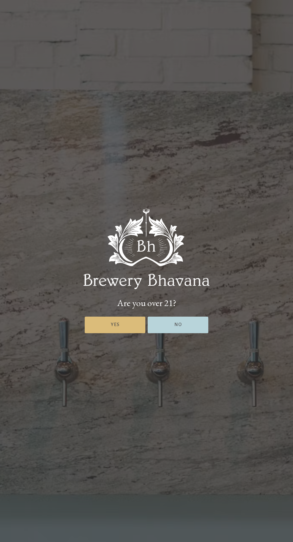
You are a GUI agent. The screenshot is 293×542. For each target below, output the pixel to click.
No (178, 324)
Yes (115, 324)
